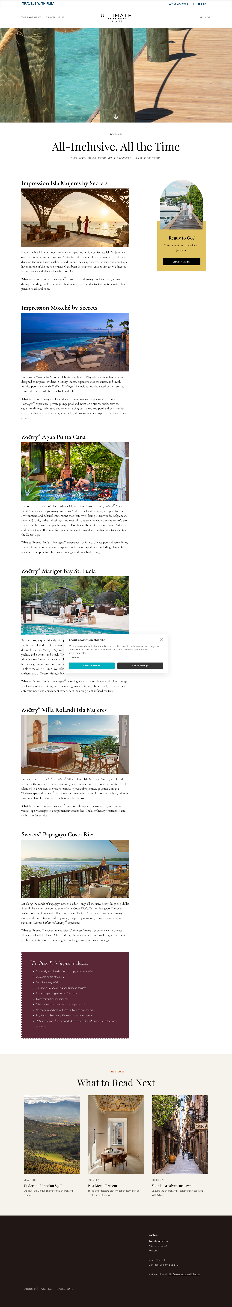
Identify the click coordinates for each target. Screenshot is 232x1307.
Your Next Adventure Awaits (173, 1185)
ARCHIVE (205, 17)
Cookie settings (140, 665)
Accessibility (30, 1288)
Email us (153, 1250)
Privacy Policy (46, 1288)
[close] (161, 639)
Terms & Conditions (65, 1288)
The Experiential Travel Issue (42, 17)
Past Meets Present (102, 1185)
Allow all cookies (91, 665)
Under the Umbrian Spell (43, 1185)
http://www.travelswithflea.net (184, 1274)
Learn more (75, 657)
